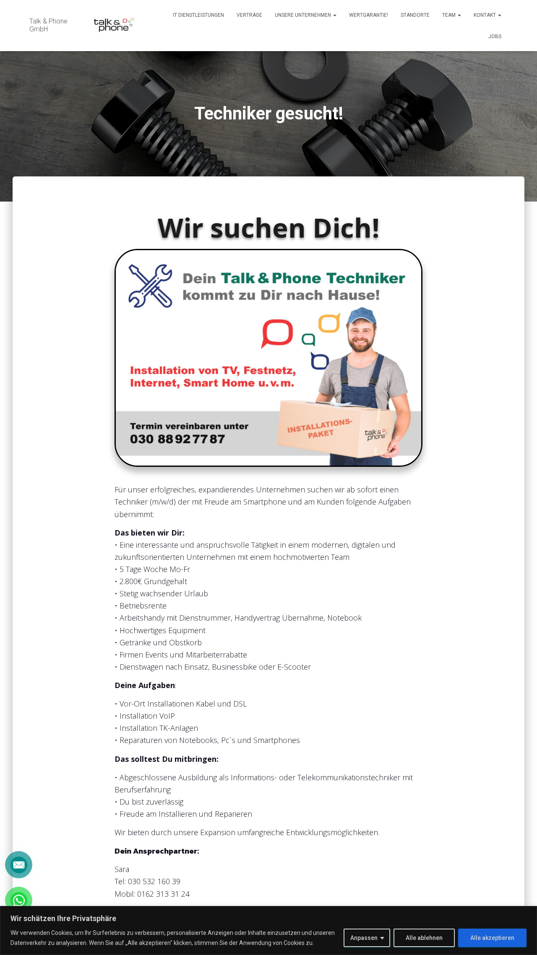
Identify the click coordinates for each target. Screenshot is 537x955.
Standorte (415, 15)
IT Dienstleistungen (198, 15)
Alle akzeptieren (492, 937)
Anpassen (364, 937)
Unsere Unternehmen (303, 15)
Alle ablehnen (424, 937)
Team (449, 15)
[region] (268, 930)
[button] (334, 15)
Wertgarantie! (368, 15)
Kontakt (485, 15)
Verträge (249, 15)
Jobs (494, 36)
